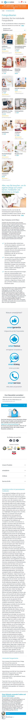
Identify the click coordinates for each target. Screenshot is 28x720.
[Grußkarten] (7, 39)
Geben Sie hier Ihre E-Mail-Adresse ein (11, 399)
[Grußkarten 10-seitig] (7, 104)
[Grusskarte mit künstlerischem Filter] (7, 62)
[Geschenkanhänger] (7, 146)
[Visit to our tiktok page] (17, 440)
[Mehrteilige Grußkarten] (20, 62)
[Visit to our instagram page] (14, 440)
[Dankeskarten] (7, 125)
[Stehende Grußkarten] (20, 81)
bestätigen (5, 405)
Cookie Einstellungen (7, 717)
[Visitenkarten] (7, 166)
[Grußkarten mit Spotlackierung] (7, 81)
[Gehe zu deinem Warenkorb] (25, 2)
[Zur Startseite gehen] (9, 2)
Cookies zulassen (6, 713)
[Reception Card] (20, 146)
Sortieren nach (6, 28)
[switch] (3, 718)
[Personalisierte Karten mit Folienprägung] (20, 39)
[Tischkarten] (20, 125)
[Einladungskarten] (20, 104)
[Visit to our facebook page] (10, 440)
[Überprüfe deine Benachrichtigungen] (23, 2)
